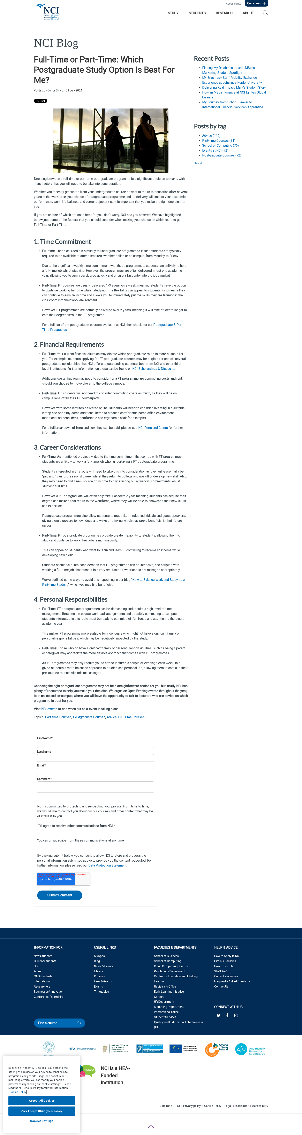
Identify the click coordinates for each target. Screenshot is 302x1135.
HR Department (164, 1001)
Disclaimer (242, 1106)
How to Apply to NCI (227, 956)
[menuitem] (173, 12)
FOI (178, 1106)
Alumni (38, 971)
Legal (228, 1106)
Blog (97, 961)
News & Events (103, 966)
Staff (37, 966)
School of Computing (220, 145)
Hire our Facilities (225, 961)
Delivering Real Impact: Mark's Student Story (234, 87)
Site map (166, 1106)
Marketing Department (169, 1006)
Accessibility (233, 3)
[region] (41, 1094)
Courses (99, 976)
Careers (159, 996)
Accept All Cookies (42, 1100)
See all (198, 163)
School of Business (166, 956)
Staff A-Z (220, 971)
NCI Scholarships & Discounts (153, 369)
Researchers (42, 986)
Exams (98, 986)
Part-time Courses (58, 717)
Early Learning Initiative (169, 991)
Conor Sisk (54, 90)
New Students (43, 956)
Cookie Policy (212, 1106)
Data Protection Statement (107, 865)
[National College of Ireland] (47, 14)
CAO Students (43, 976)
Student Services (165, 1017)
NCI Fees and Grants (153, 428)
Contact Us (221, 986)
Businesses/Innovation (48, 991)
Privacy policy (192, 1106)
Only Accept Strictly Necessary (41, 1110)
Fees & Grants (103, 981)
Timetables (101, 991)
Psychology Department (169, 971)
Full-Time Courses (131, 717)
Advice (112, 717)
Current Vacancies (226, 976)
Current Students (45, 961)
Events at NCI (215, 150)
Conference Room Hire (48, 996)
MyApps (99, 956)
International (42, 981)
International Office (166, 1012)
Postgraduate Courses (89, 717)
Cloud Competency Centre (171, 966)
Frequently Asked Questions (232, 981)
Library (98, 971)
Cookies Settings (41, 1121)
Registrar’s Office (165, 986)
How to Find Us (223, 966)
